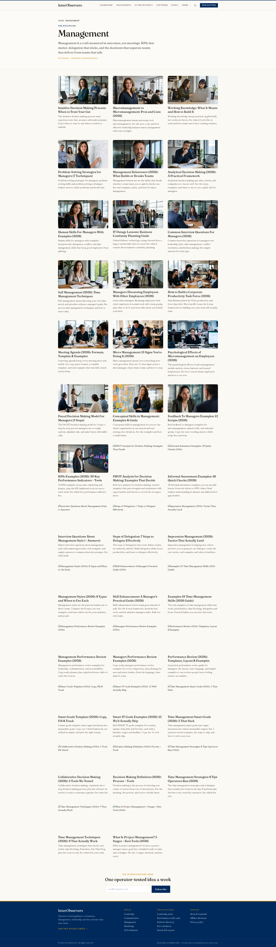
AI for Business (144, 5)
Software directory (165, 922)
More (185, 5)
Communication (131, 918)
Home (61, 21)
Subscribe (161, 889)
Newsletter (209, 5)
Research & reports (166, 930)
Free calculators (164, 926)
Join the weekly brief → (73, 929)
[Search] (195, 5)
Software (162, 5)
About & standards (198, 914)
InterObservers (70, 5)
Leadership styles (165, 914)
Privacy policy (196, 922)
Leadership (106, 5)
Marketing (129, 926)
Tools (175, 5)
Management (123, 5)
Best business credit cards (168, 918)
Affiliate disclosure (198, 918)
